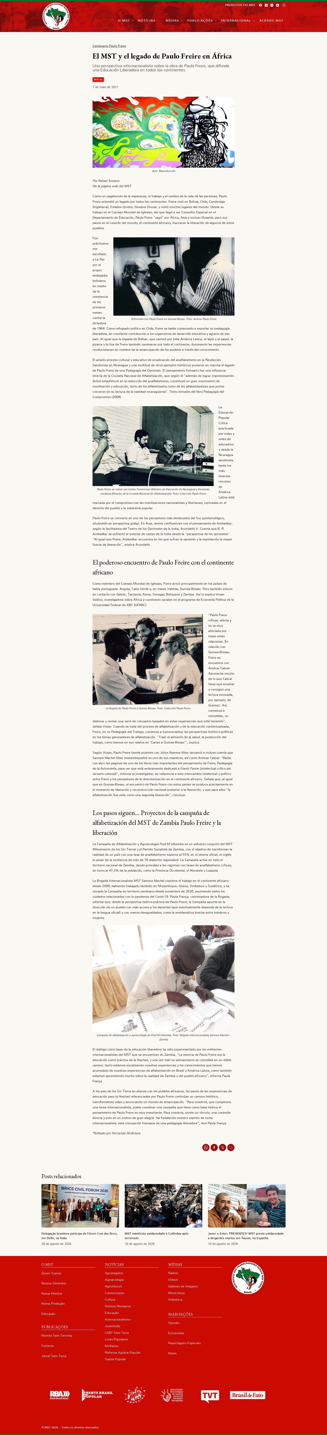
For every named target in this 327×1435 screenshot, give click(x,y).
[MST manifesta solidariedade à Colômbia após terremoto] (163, 1206)
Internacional (236, 20)
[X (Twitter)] (266, 5)
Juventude (112, 1326)
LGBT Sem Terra (117, 1332)
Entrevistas (176, 1333)
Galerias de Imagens (183, 1286)
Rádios (173, 1273)
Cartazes (47, 1345)
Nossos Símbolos (53, 1283)
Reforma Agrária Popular (123, 1352)
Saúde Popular (115, 1359)
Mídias (172, 20)
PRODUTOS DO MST (240, 5)
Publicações (200, 20)
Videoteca (175, 1299)
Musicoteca (176, 1293)
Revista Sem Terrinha (56, 1335)
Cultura (110, 1299)
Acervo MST (271, 20)
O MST (124, 20)
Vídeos (173, 1279)
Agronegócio (114, 1273)
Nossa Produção (53, 1303)
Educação (48, 1313)
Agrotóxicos (113, 1286)
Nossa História (51, 1293)
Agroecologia (114, 1279)
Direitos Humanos (118, 1306)
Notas (172, 1353)
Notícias (147, 20)
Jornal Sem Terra (53, 1356)
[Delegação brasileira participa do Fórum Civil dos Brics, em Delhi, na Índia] (80, 1206)
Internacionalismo (117, 1319)
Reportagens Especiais (184, 1343)
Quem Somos (51, 1273)
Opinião (173, 1322)
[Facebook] (260, 5)
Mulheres (111, 1346)
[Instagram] (271, 5)
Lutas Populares (116, 1339)
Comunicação (114, 1293)
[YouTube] (277, 5)
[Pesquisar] (284, 5)
